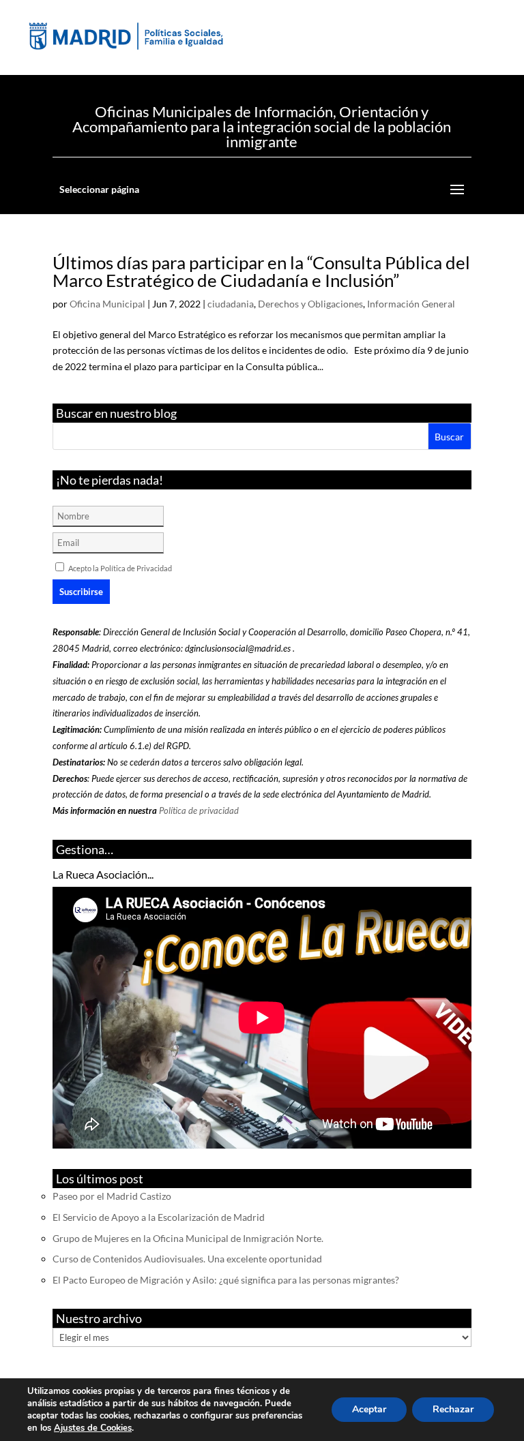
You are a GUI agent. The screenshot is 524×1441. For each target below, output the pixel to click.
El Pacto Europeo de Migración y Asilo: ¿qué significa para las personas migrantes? (226, 1280)
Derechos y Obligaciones (310, 303)
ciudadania (230, 303)
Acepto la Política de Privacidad (120, 568)
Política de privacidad (199, 810)
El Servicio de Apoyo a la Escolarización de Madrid (159, 1217)
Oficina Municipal (107, 303)
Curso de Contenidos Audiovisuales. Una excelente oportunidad (187, 1258)
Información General (411, 303)
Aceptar (369, 1409)
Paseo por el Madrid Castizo (112, 1196)
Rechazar (453, 1409)
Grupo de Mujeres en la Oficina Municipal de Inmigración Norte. (188, 1238)
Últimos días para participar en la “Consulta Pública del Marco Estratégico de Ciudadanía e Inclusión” (261, 271)
